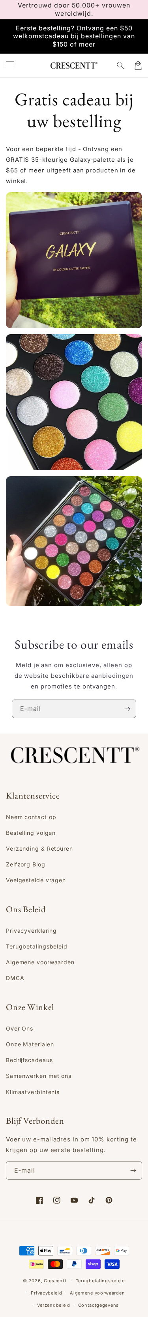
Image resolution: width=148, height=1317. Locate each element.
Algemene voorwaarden (40, 962)
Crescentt (55, 1280)
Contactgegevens (98, 1305)
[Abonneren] (127, 709)
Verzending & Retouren (39, 848)
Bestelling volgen (31, 832)
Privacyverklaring (31, 930)
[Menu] (10, 65)
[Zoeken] (120, 65)
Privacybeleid (46, 1293)
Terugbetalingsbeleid (36, 946)
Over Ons (19, 1028)
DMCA (15, 978)
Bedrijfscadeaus (29, 1060)
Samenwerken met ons (38, 1075)
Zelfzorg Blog (25, 864)
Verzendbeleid (53, 1305)
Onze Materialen (30, 1044)
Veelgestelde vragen (36, 880)
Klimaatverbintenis (33, 1092)
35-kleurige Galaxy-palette (73, 159)
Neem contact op (31, 817)
